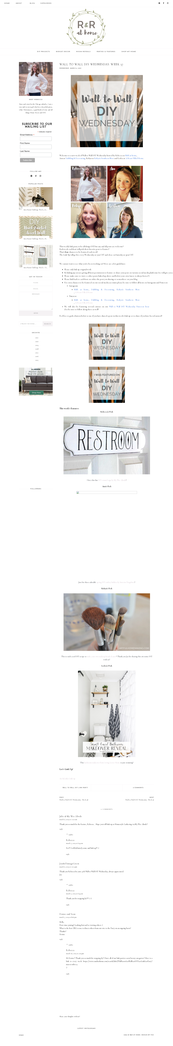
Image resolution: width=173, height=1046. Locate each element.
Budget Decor (63, 51)
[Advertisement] (36, 441)
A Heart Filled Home (84, 292)
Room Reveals (83, 51)
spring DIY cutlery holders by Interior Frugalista (115, 582)
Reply (61, 829)
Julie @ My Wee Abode (70, 816)
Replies (71, 835)
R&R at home (135, 1035)
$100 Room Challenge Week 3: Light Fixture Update (36, 210)
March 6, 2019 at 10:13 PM (68, 867)
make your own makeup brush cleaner (101, 656)
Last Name (25, 151)
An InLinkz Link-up (67, 778)
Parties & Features (106, 51)
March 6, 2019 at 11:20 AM (68, 819)
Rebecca (70, 840)
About (19, 3)
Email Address (27, 135)
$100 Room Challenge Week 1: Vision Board (36, 268)
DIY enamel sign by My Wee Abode (112, 480)
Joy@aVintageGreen (69, 863)
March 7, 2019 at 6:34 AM (74, 843)
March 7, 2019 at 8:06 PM (67, 917)
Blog (32, 3)
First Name (25, 143)
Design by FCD (148, 1035)
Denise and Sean (67, 914)
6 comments (138, 787)
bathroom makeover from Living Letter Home (102, 763)
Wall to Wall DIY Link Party (75, 787)
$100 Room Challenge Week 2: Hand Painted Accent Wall (36, 239)
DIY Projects (43, 51)
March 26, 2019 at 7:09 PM (75, 953)
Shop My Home (129, 51)
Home (7, 3)
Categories (46, 3)
